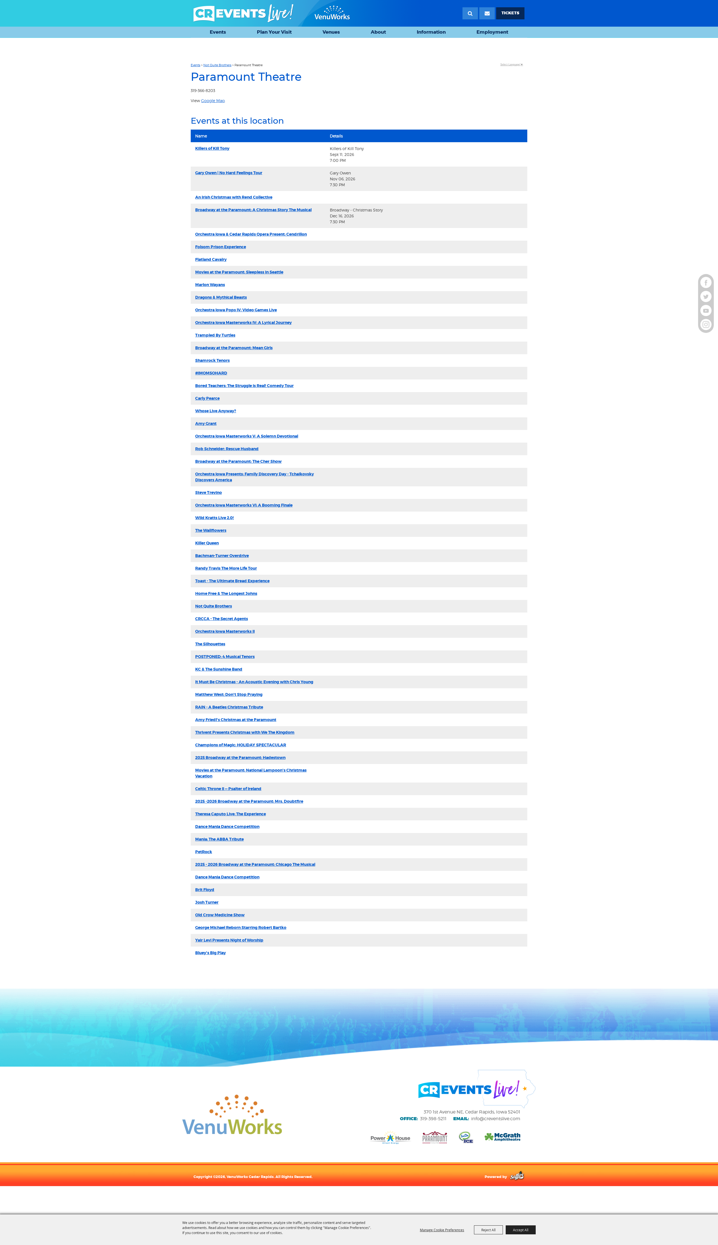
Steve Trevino (208, 492)
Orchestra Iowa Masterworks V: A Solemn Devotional (246, 436)
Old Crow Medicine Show (220, 914)
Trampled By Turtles (215, 335)
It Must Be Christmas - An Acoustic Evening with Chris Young (254, 681)
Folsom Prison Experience (220, 246)
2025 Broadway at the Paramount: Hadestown (240, 757)
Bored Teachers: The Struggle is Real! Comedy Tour (244, 385)
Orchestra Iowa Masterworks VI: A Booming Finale (244, 505)
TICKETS (510, 13)
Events (218, 32)
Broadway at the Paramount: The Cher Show (238, 461)
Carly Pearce (207, 398)
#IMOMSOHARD (211, 373)
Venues (331, 32)
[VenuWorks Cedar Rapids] (272, 13)
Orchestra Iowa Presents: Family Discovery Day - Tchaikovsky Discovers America (254, 476)
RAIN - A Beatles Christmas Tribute (229, 707)
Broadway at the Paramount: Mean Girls (234, 347)
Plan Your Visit (274, 32)
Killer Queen (207, 543)
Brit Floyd (204, 889)
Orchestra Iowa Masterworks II (225, 631)
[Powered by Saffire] (517, 1176)
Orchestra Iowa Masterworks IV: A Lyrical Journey (243, 322)
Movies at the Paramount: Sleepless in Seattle (239, 272)
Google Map (213, 100)
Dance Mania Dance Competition (227, 826)
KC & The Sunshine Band (218, 669)
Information (431, 32)
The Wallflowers (210, 530)
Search (470, 13)
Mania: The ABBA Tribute (219, 839)
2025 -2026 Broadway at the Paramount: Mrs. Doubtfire (249, 801)
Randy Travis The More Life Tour (226, 568)
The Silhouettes (210, 643)
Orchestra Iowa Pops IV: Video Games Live (236, 309)
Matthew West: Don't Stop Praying (229, 694)
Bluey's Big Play (210, 952)
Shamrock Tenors (212, 360)
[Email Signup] (487, 13)
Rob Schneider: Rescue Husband (227, 448)
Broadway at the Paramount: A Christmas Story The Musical (253, 209)
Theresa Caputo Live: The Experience (230, 813)
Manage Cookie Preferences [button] (442, 1230)
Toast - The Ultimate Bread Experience (232, 580)
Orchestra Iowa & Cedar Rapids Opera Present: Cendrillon (251, 234)
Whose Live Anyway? (215, 410)
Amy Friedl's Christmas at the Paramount (235, 719)
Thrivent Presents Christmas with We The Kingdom (244, 732)
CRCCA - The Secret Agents (221, 618)
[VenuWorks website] (232, 1114)
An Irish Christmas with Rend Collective (233, 197)
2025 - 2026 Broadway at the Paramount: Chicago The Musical (255, 864)
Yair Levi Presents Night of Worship (229, 940)
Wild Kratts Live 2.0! (214, 517)
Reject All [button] (488, 1230)
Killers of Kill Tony (212, 148)
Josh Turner (206, 902)
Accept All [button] (520, 1230)
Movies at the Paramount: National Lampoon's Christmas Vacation (251, 773)
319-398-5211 (433, 1118)
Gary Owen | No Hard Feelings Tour (228, 172)
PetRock (203, 851)
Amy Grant (206, 423)
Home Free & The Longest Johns (226, 593)
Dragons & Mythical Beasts (221, 297)
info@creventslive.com (495, 1118)
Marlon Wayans (210, 284)
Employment (492, 32)
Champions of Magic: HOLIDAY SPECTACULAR (240, 744)
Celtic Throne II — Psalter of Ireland (228, 788)
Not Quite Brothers (217, 65)
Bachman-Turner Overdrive (222, 555)
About (378, 32)
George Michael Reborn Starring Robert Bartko (240, 927)
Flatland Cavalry (211, 259)
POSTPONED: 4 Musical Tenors (225, 656)
